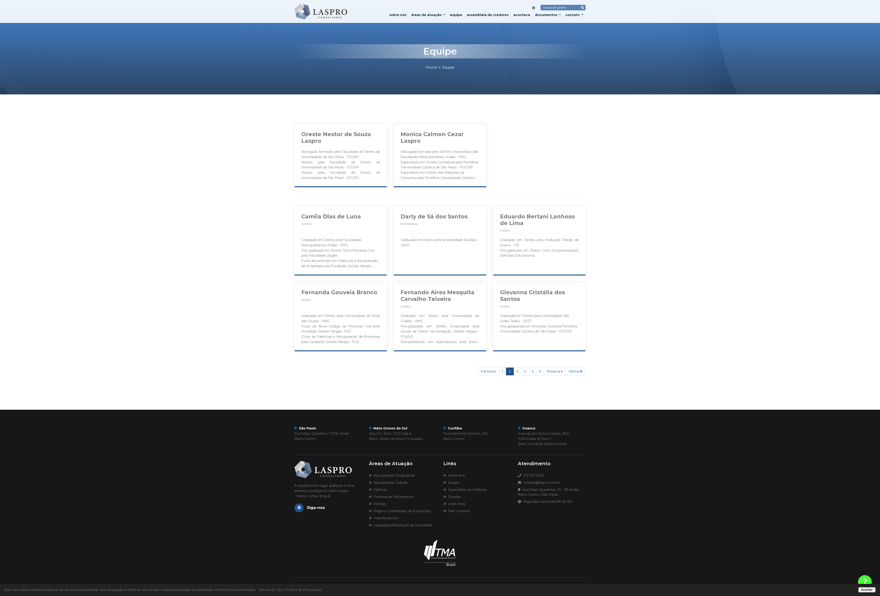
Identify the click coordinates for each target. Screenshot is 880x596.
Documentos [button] (546, 15)
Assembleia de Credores (488, 15)
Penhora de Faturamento (393, 497)
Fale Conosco (458, 511)
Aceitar (867, 589)
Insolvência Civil (385, 518)
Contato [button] (572, 15)
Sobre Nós (398, 15)
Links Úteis (455, 504)
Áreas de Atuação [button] (427, 15)
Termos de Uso (270, 590)
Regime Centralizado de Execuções (401, 511)
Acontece (521, 15)
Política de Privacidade (304, 590)
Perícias (379, 504)
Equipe (456, 15)
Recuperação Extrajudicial (393, 475)
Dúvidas (453, 497)
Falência (379, 490)
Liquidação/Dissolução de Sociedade (402, 525)
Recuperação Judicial (389, 483)
